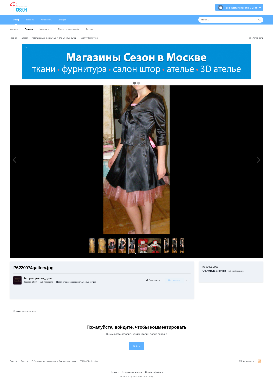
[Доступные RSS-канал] (259, 361)
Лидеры (89, 29)
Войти (136, 346)
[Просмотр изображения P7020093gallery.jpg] (182, 245)
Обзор (16, 20)
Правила (30, 20)
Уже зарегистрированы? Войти (242, 8)
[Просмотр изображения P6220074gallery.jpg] (132, 245)
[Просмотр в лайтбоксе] (136, 159)
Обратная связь (132, 371)
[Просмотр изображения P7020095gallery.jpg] (166, 245)
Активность (46, 20)
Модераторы (45, 29)
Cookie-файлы (154, 371)
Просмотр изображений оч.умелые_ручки (76, 282)
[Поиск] (259, 20)
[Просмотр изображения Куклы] (149, 245)
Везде (247, 19)
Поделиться (154, 280)
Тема (114, 371)
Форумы (14, 29)
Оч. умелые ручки (214, 270)
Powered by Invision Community (136, 376)
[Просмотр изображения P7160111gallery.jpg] (92, 245)
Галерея (29, 29)
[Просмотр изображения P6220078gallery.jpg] (122, 245)
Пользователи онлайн (68, 29)
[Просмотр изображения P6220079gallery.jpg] (112, 245)
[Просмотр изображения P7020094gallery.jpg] (174, 245)
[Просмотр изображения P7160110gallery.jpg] (101, 245)
